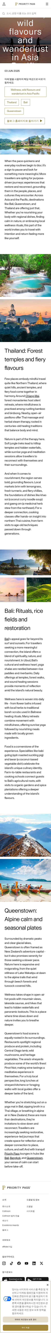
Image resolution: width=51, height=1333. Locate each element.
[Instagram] (4, 1263)
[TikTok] (11, 1263)
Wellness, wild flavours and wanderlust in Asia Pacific (25, 91)
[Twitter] (41, 1263)
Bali (26, 102)
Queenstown (14, 111)
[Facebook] (19, 1263)
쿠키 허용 (25, 1328)
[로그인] (4, 4)
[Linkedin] (34, 1263)
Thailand (11, 102)
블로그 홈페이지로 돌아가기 (24, 121)
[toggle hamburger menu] (47, 4)
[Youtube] (26, 1263)
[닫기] (47, 1285)
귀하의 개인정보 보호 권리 (25, 1319)
